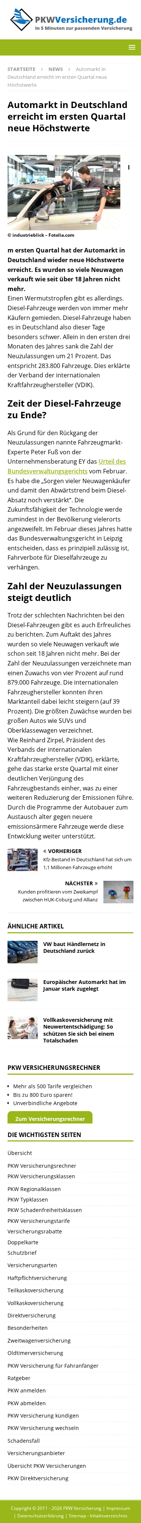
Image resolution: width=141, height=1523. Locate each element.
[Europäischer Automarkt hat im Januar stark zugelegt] (23, 990)
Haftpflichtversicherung (37, 1277)
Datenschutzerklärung (40, 1515)
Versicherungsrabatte (35, 1231)
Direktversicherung (32, 1315)
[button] (130, 47)
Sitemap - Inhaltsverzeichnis (98, 1515)
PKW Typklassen (28, 1199)
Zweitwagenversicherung (39, 1340)
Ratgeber (19, 1378)
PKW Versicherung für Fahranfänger (53, 1365)
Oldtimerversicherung (35, 1352)
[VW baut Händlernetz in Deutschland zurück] (23, 952)
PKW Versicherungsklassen (41, 1176)
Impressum (118, 1508)
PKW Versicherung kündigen (43, 1415)
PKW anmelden (27, 1390)
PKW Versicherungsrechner (42, 1165)
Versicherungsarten (32, 1265)
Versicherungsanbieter (36, 1453)
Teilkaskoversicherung (36, 1290)
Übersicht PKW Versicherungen (47, 1465)
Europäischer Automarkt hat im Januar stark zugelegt (84, 985)
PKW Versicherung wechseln (43, 1427)
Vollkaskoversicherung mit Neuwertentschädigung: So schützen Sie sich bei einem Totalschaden (78, 1030)
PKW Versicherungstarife (39, 1220)
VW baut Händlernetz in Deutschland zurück (74, 947)
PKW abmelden (27, 1403)
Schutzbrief (22, 1252)
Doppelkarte (23, 1242)
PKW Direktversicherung (38, 1478)
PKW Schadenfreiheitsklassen (45, 1210)
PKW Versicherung (82, 1508)
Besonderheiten (28, 1327)
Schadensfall (24, 1440)
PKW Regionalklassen (34, 1189)
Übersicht (20, 1153)
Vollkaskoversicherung (36, 1303)
